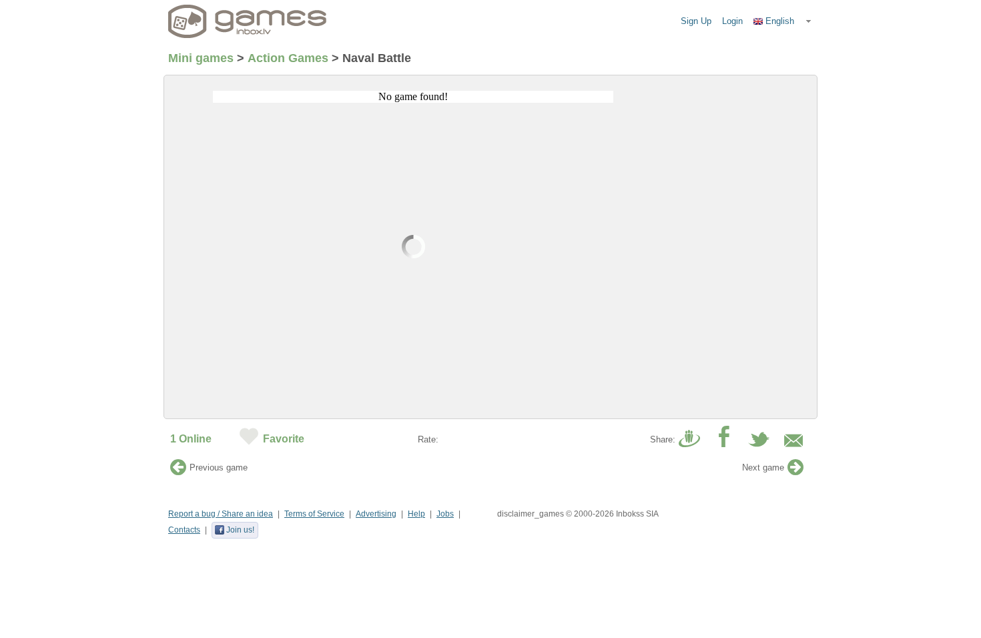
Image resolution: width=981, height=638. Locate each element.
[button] (782, 21)
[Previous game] (178, 471)
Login (732, 21)
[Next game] (795, 471)
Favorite (283, 438)
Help (416, 514)
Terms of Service (314, 514)
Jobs (445, 514)
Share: (662, 439)
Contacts (184, 530)
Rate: (428, 439)
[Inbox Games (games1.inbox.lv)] (247, 21)
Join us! (240, 530)
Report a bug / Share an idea (220, 514)
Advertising (376, 514)
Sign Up (696, 21)
